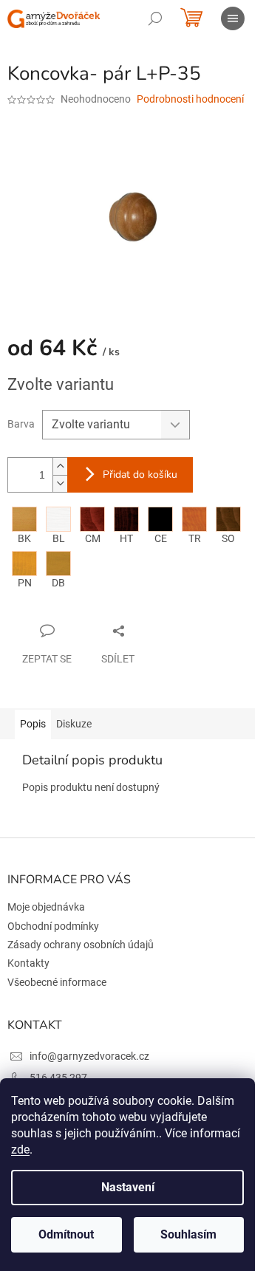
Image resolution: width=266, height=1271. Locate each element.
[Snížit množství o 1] (59, 483)
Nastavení (127, 1187)
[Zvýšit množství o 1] (59, 466)
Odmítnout (66, 1234)
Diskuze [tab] (74, 724)
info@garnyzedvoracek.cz (89, 1056)
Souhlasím (188, 1234)
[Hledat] (155, 18)
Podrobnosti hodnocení (190, 99)
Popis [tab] (33, 724)
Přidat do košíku (140, 474)
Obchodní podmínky (53, 926)
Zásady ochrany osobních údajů (80, 944)
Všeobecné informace (56, 982)
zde (20, 1149)
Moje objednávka (46, 907)
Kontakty (28, 963)
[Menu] (233, 18)
